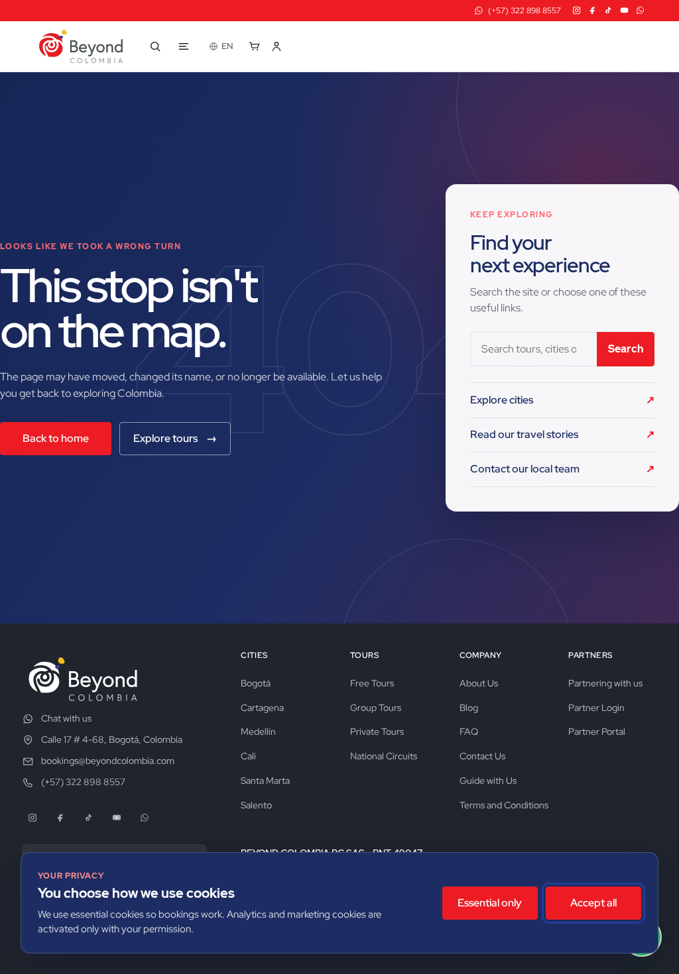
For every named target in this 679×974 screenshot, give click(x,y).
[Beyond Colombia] (83, 679)
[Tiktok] (608, 10)
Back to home (56, 438)
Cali (248, 756)
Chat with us (66, 718)
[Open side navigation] (183, 46)
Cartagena (262, 708)
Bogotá (256, 683)
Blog (469, 708)
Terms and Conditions (504, 805)
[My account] (283, 46)
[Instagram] (577, 10)
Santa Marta (265, 780)
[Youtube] (624, 10)
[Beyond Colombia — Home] (81, 46)
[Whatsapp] (640, 10)
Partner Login (596, 708)
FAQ (469, 731)
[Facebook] (592, 10)
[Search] (155, 46)
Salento (256, 805)
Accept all (593, 903)
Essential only (490, 903)
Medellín (258, 731)
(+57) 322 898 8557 (83, 782)
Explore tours (175, 438)
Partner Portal (596, 731)
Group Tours (375, 708)
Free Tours (372, 683)
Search (625, 349)
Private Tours (377, 731)
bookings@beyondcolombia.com (107, 761)
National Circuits (383, 756)
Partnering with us (605, 683)
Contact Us (482, 756)
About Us (479, 683)
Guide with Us (488, 780)
